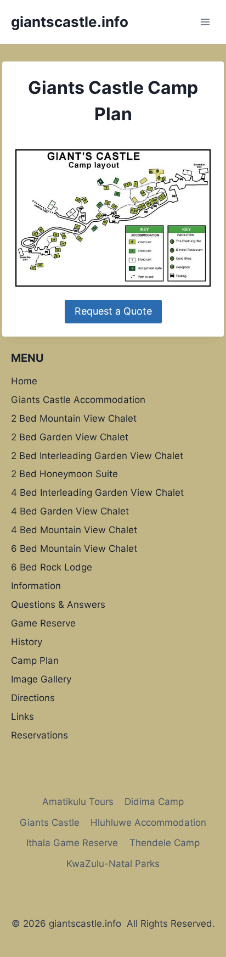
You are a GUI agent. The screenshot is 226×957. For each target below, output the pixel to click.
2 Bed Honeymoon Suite (64, 473)
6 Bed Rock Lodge (51, 567)
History (26, 641)
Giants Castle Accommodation (78, 399)
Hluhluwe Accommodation (148, 822)
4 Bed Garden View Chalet (70, 511)
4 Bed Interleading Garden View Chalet (97, 492)
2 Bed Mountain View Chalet (74, 418)
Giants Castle (50, 822)
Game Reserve (43, 623)
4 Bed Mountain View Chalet (74, 529)
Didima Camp (154, 801)
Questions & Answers (58, 604)
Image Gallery (41, 679)
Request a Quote (113, 311)
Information (36, 585)
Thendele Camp (164, 842)
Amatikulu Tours (78, 801)
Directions (33, 697)
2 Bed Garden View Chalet (69, 437)
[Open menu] (205, 21)
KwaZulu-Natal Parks (113, 863)
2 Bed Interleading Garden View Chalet (97, 455)
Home (24, 381)
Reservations (39, 735)
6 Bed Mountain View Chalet (74, 548)
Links (22, 716)
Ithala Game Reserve (72, 842)
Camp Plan (35, 660)
